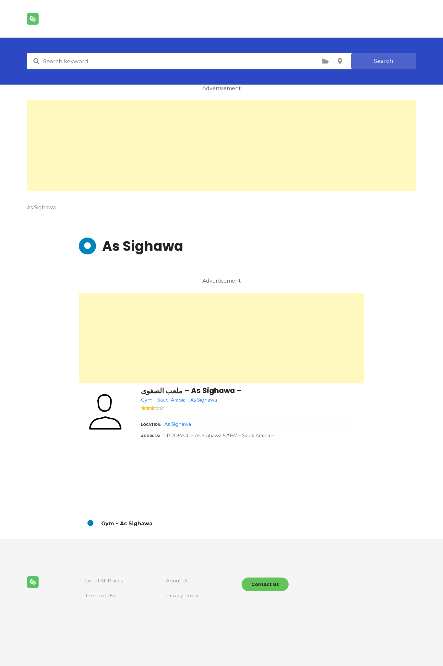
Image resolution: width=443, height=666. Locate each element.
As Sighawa (177, 424)
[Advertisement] (221, 145)
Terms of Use (100, 596)
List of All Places (104, 581)
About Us (177, 581)
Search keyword (36, 61)
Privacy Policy (182, 596)
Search (383, 61)
